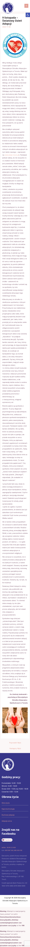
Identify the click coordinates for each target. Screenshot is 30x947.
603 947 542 (9, 850)
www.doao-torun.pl (12, 155)
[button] (28, 15)
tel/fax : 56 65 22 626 (9, 847)
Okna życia (6, 803)
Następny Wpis (15, 748)
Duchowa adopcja (8, 815)
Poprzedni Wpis (15, 743)
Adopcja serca (7, 821)
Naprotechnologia (8, 809)
